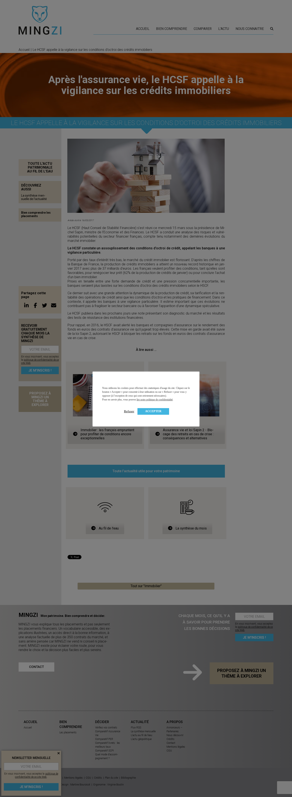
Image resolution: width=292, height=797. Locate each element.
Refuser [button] (129, 411)
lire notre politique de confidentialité (155, 399)
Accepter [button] (153, 411)
